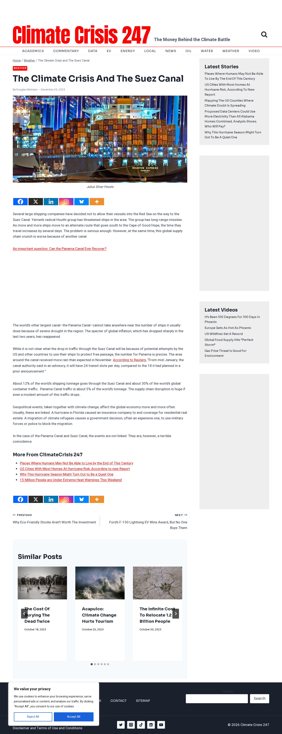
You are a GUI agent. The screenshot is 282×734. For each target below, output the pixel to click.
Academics (33, 51)
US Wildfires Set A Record (224, 334)
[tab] (92, 664)
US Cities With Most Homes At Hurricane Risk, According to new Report (75, 468)
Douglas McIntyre (26, 90)
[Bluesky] (81, 201)
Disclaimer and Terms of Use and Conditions (47, 728)
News (170, 51)
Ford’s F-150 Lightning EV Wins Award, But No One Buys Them (148, 521)
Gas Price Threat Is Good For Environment (225, 353)
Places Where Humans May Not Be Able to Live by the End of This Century (76, 463)
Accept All (73, 717)
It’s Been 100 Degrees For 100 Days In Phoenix (232, 319)
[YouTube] (161, 725)
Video (254, 51)
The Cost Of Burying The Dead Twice (37, 615)
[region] (53, 704)
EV (109, 51)
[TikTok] (141, 725)
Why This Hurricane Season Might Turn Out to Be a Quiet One (66, 474)
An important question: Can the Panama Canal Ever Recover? (59, 248)
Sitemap (143, 701)
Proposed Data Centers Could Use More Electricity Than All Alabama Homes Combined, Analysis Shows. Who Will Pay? (231, 119)
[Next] (175, 614)
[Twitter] (121, 725)
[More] (97, 201)
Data (92, 51)
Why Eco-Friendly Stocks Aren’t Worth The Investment (54, 519)
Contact (118, 701)
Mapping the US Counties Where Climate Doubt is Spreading (229, 103)
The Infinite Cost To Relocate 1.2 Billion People (157, 615)
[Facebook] (20, 201)
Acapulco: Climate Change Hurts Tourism (99, 615)
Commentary (66, 51)
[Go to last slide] (24, 614)
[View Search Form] (264, 34)
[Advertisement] (141, 11)
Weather (230, 51)
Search (227, 691)
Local (150, 51)
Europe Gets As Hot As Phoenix (228, 328)
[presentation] (42, 583)
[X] (35, 201)
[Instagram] (66, 201)
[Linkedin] (51, 201)
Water (207, 51)
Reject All (33, 717)
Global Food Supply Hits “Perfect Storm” (229, 342)
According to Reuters (129, 360)
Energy (128, 51)
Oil (189, 51)
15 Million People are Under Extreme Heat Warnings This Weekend (71, 480)
